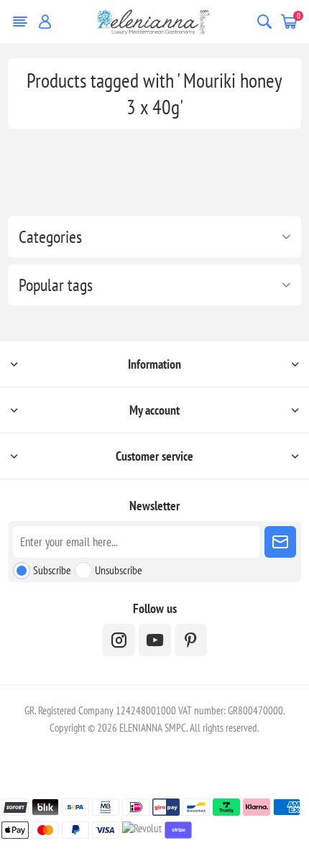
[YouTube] (155, 640)
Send (280, 542)
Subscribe (52, 570)
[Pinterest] (191, 640)
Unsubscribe (118, 570)
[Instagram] (119, 640)
